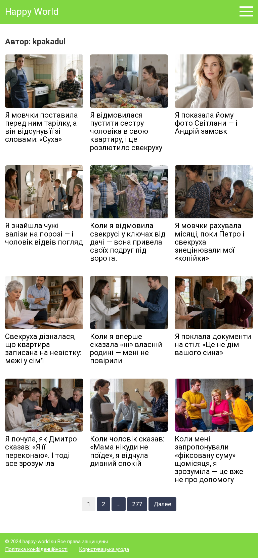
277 (137, 504)
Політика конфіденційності (36, 549)
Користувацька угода (104, 549)
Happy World (32, 11)
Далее (162, 504)
